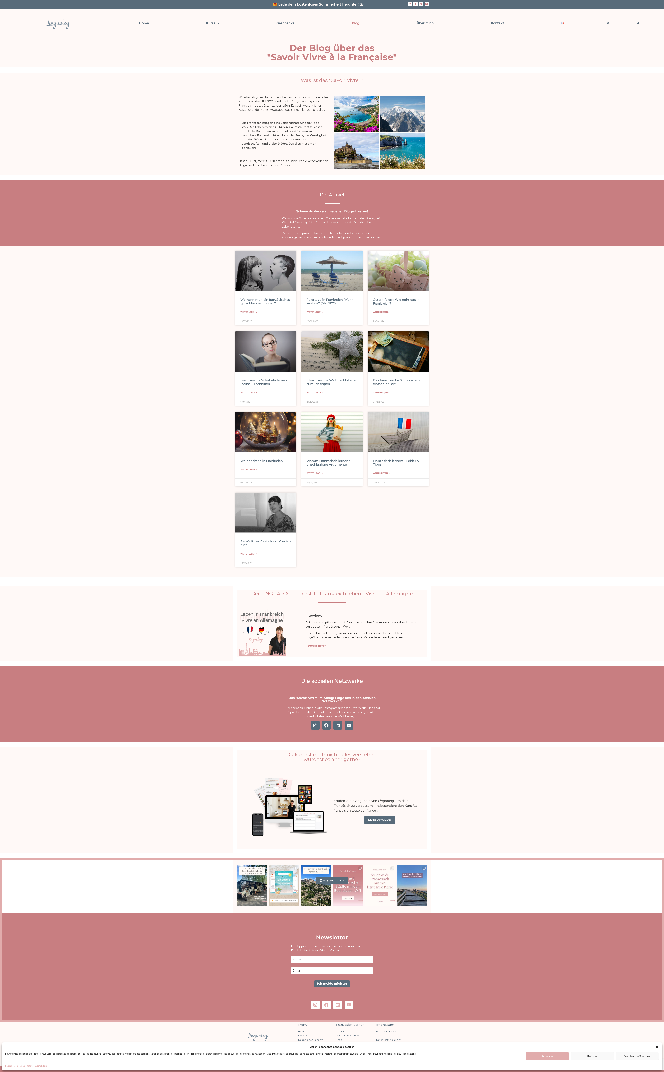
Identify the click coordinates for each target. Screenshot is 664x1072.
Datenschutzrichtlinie (36, 1066)
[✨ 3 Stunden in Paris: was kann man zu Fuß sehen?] (252, 885)
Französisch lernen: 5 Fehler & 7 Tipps (397, 463)
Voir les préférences (637, 1056)
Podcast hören (315, 645)
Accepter (547, 1056)
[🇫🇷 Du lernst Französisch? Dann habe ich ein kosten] (284, 885)
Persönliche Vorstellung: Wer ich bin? (265, 543)
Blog (355, 23)
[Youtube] (427, 4)
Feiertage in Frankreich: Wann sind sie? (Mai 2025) (330, 301)
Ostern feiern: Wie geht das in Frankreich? (396, 301)
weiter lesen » (248, 312)
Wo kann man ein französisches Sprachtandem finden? (265, 301)
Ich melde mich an (332, 984)
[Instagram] (410, 4)
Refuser (592, 1056)
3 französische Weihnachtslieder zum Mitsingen (332, 382)
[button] (657, 1047)
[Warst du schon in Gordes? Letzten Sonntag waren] (316, 885)
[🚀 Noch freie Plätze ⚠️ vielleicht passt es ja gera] (380, 885)
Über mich (425, 23)
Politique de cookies (15, 1066)
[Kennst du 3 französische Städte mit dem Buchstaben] (348, 885)
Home (144, 23)
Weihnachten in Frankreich (261, 461)
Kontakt (497, 23)
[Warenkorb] (607, 23)
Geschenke (285, 23)
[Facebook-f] (415, 4)
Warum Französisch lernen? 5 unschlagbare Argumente (329, 463)
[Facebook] (326, 725)
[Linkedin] (421, 4)
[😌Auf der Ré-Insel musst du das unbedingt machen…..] (412, 885)
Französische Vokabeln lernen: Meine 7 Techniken (264, 382)
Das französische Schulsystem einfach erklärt (396, 382)
